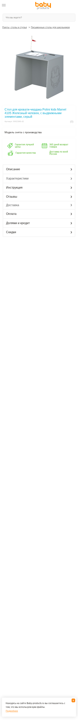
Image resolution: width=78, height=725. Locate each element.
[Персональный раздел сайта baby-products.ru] (13, 6)
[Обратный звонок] (20, 6)
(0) (71, 121)
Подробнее (12, 711)
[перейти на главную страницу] (43, 6)
